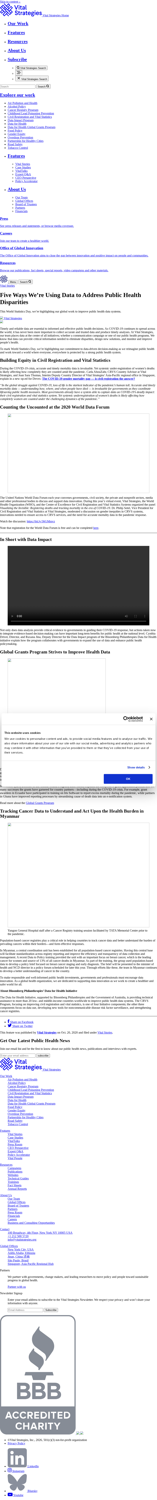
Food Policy (15, 130)
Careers (12, 1219)
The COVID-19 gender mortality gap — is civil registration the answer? (88, 378)
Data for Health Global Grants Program (31, 127)
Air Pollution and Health (22, 103)
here (95, 527)
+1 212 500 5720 (18, 1236)
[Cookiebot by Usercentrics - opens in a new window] (126, 719)
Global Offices (24, 200)
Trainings (13, 1181)
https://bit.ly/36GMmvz (41, 521)
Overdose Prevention (20, 137)
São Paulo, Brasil (18, 1260)
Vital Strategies (46, 1032)
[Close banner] (151, 719)
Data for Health (17, 123)
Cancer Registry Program (23, 110)
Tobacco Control (18, 147)
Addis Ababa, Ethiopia (21, 1253)
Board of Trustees (26, 204)
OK (128, 778)
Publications (15, 1171)
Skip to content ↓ (10, 1)
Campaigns (14, 1168)
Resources (6, 1164)
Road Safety (15, 144)
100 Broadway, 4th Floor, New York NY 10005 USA (40, 1232)
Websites (13, 1175)
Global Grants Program (40, 803)
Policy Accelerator (26, 181)
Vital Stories (22, 164)
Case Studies (23, 167)
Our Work (6, 1076)
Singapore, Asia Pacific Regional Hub (31, 1263)
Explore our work (17, 94)
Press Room (15, 1144)
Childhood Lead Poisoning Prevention (31, 113)
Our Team (21, 197)
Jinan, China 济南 (19, 1256)
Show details (136, 767)
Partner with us (17, 1286)
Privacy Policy (16, 1443)
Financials (21, 211)
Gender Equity (16, 134)
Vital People (15, 1158)
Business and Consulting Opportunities (31, 1222)
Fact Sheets (14, 1185)
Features (16, 155)
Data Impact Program (21, 120)
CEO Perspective (25, 177)
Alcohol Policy (17, 106)
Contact (4, 1229)
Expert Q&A (23, 174)
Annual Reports (17, 1188)
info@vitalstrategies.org (22, 1239)
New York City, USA (21, 1249)
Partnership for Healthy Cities (25, 140)
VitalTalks (21, 170)
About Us (17, 189)
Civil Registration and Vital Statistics (30, 116)
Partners (20, 207)
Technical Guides (18, 1178)
